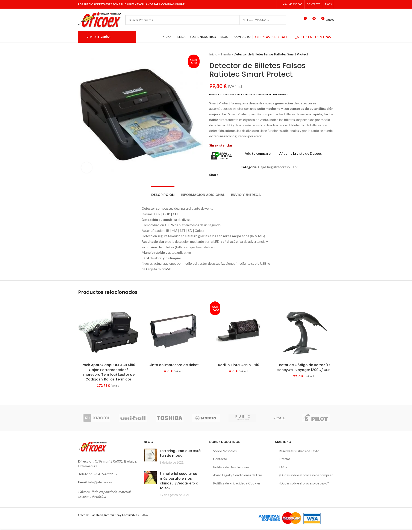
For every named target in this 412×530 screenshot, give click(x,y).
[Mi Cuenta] (295, 20)
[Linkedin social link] (271, 4)
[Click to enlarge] (86, 167)
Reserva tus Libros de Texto (299, 451)
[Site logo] (99, 19)
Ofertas (284, 459)
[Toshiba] (169, 418)
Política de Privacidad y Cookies (237, 483)
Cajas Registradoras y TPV (278, 167)
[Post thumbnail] (150, 457)
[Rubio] (242, 418)
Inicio (213, 54)
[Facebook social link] (255, 4)
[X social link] (261, 4)
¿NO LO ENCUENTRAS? (313, 37)
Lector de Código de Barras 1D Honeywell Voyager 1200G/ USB (303, 367)
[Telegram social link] (251, 174)
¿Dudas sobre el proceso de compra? (306, 475)
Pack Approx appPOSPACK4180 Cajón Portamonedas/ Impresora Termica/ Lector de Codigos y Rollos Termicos (108, 372)
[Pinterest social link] (236, 174)
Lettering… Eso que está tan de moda (180, 453)
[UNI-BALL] (133, 418)
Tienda (225, 54)
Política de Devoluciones (231, 467)
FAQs (283, 467)
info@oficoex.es (100, 482)
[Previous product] (323, 54)
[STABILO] (206, 418)
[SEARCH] (281, 20)
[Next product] (332, 54)
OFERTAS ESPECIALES (272, 37)
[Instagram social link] (266, 4)
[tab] (162, 192)
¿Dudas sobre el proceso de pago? (304, 483)
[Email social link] (231, 174)
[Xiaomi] (96, 418)
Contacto (220, 459)
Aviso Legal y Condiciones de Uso (237, 475)
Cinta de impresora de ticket (173, 364)
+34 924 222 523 (106, 474)
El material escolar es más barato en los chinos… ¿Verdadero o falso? (179, 480)
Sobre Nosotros (225, 451)
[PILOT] (315, 418)
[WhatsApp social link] (246, 174)
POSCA (279, 418)
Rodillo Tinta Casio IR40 (238, 364)
